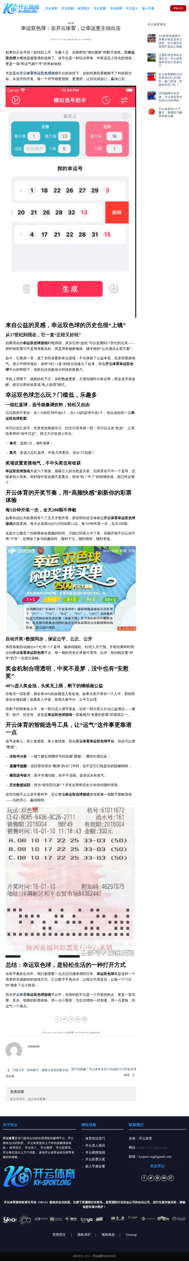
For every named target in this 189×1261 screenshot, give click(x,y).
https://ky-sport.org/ (153, 1147)
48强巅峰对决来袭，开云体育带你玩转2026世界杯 (170, 97)
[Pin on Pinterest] (78, 1019)
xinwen (87, 39)
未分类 (71, 23)
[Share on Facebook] (58, 1019)
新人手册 (148, 8)
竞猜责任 (59, 1234)
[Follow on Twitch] (171, 1178)
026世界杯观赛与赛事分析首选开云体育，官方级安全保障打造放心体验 (170, 41)
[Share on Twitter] (64, 1019)
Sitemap (131, 1234)
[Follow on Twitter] (151, 1178)
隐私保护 (84, 1234)
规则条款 (108, 1234)
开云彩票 (100, 8)
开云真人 (132, 8)
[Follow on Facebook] (144, 1178)
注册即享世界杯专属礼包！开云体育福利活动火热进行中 (170, 60)
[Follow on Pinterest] (157, 1178)
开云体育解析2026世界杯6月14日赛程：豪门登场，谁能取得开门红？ (170, 80)
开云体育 (51, 8)
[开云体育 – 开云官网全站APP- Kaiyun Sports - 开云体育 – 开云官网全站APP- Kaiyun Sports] (21, 8)
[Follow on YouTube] (164, 1178)
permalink (95, 1032)
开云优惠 (67, 8)
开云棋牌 (116, 8)
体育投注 (84, 8)
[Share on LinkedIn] (84, 1019)
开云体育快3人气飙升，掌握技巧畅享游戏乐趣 (170, 112)
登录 (43, 1099)
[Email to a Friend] (71, 1019)
